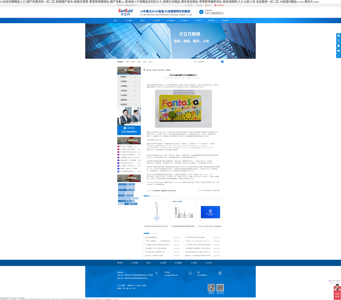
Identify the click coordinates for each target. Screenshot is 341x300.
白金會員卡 (121, 192)
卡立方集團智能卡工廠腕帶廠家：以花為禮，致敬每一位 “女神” (198, 248)
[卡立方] (125, 12)
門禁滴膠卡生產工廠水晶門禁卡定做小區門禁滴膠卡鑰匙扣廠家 (161, 226)
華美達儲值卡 (122, 184)
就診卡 (150, 62)
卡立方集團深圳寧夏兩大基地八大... (128, 152)
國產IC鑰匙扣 (131, 184)
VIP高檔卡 (131, 187)
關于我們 (212, 20)
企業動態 (124, 86)
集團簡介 (124, 77)
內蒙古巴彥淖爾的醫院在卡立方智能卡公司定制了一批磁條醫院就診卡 (198, 252)
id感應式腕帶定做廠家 (124, 198)
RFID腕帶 (156, 20)
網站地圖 (199, 5)
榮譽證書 (124, 100)
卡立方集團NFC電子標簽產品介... (128, 154)
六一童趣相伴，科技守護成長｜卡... (128, 165)
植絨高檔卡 (135, 198)
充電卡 (145, 62)
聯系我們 (189, 5)
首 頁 (115, 20)
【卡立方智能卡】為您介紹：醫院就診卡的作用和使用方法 (198, 244)
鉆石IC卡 (120, 203)
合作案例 (124, 95)
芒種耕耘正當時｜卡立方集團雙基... (128, 160)
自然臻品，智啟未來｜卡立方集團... (129, 168)
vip (133, 201)
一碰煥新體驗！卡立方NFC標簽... (130, 157)
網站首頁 (154, 70)
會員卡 (128, 62)
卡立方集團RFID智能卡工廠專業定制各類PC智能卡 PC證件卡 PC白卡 (158, 244)
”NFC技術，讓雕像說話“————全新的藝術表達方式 (157, 241)
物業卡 (133, 62)
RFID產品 (184, 20)
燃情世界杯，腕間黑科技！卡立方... (129, 146)
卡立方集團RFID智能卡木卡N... (127, 163)
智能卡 (142, 20)
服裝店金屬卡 (129, 192)
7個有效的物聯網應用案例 (151, 237)
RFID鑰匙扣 (170, 20)
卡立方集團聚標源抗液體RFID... (127, 171)
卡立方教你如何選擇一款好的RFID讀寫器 (194, 237)
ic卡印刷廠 (131, 190)
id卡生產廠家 (122, 201)
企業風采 (124, 91)
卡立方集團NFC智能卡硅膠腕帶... (128, 149)
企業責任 (124, 81)
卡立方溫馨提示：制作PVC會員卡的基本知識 (155, 248)
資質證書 (124, 104)
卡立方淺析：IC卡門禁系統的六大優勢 (154, 255)
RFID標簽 (129, 20)
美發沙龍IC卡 (133, 203)
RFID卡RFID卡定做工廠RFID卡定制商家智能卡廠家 (212, 226)
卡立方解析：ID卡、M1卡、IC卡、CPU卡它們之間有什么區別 (198, 241)
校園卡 (139, 62)
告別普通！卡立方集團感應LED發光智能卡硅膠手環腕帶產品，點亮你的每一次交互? (198, 255)
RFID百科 (197, 20)
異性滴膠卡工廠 (122, 190)
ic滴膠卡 (129, 201)
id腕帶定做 (121, 195)
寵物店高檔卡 (129, 195)
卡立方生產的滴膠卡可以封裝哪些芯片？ (155, 252)
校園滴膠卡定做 (122, 187)
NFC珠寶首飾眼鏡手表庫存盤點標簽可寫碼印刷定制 (185, 226)
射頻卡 (126, 203)
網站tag (209, 5)
